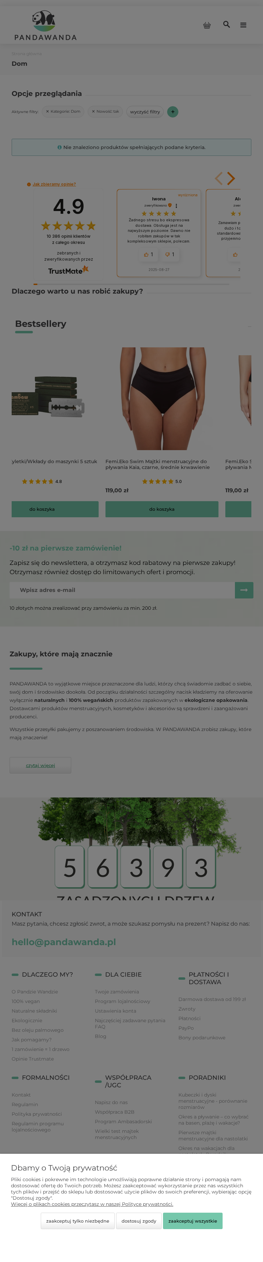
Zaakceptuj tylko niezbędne (77, 1221)
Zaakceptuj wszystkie (192, 1221)
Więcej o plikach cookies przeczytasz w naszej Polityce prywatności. (92, 1204)
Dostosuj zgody (139, 1221)
